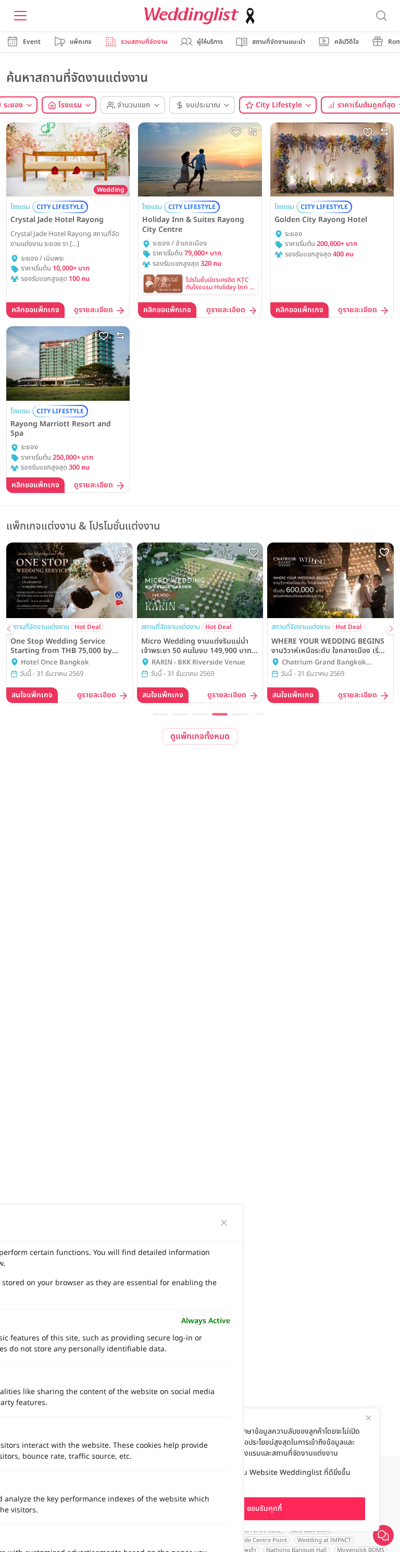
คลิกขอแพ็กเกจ (35, 309)
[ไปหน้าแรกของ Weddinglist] (201, 15)
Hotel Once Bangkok (55, 663)
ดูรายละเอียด (93, 310)
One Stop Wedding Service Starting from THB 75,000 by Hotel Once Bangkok (61, 646)
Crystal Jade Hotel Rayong (57, 220)
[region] (264, 1470)
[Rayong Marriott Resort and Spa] (68, 363)
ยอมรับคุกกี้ (264, 1508)
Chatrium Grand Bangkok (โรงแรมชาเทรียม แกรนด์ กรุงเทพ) (330, 663)
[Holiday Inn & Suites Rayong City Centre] (199, 159)
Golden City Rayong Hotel (320, 220)
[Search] (381, 15)
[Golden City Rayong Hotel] (332, 159)
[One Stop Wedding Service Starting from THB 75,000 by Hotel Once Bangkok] (69, 581)
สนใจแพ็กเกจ (32, 694)
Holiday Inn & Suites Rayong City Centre (193, 224)
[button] (160, 714)
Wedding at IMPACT (324, 1540)
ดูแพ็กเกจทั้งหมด (200, 736)
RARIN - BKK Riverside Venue (198, 663)
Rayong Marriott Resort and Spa (60, 429)
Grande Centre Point (259, 1540)
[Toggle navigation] (20, 16)
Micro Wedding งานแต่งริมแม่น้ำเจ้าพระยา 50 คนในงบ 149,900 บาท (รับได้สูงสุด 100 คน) (196, 646)
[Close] (368, 1417)
